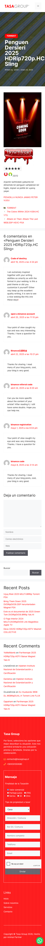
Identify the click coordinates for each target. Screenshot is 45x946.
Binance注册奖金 (19, 350)
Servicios (8, 907)
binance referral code (21, 384)
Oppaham (8, 701)
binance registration (21, 424)
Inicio (6, 898)
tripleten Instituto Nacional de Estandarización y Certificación (19, 669)
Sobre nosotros (11, 903)
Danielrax (8, 679)
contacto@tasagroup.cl (18, 759)
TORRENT (11, 208)
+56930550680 (14, 764)
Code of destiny (19, 258)
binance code (17, 461)
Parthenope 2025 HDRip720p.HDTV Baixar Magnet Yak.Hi (20, 656)
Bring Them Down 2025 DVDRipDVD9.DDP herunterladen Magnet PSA (19, 604)
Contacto (8, 911)
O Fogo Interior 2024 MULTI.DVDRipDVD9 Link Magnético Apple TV (21, 622)
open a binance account (23, 314)
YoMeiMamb (10, 652)
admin (16, 70)
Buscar (7, 568)
